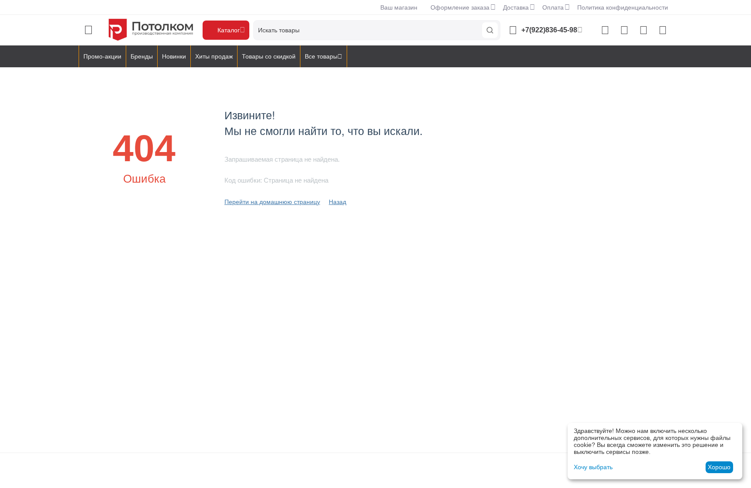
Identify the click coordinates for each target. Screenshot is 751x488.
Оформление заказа (460, 7)
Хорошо (719, 467)
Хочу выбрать (593, 467)
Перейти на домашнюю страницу (272, 201)
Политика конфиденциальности (622, 7)
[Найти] (490, 30)
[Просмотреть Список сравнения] (605, 30)
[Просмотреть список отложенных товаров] (624, 30)
